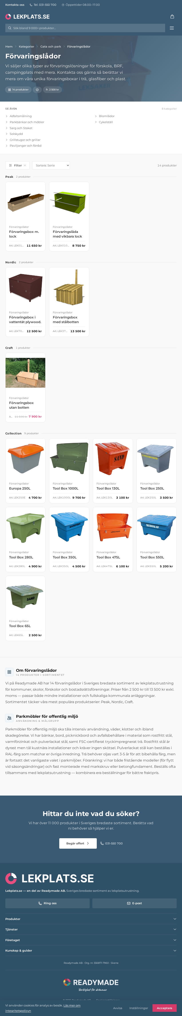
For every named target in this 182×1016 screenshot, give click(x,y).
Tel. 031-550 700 (45, 4)
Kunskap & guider (18, 950)
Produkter (12, 919)
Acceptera (164, 1008)
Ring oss (50, 903)
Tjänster (11, 929)
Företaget (12, 940)
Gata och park (50, 46)
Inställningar (138, 1008)
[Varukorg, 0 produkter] (172, 16)
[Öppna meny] (172, 28)
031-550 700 (114, 843)
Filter (18, 165)
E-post (137, 903)
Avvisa (117, 1008)
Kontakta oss (14, 4)
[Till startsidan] (27, 16)
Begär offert (75, 843)
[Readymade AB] (91, 984)
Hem (9, 46)
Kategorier (26, 46)
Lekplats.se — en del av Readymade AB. (35, 890)
